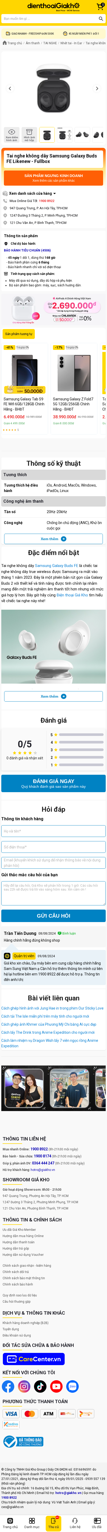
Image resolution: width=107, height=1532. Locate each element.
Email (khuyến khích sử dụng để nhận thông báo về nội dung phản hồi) (52, 863)
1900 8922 (46, 201)
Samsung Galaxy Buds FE (56, 565)
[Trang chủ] (53, 7)
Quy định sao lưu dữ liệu (20, 1295)
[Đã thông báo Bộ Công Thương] (23, 1441)
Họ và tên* (12, 831)
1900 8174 (42, 1156)
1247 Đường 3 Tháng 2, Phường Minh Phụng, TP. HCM (40, 1202)
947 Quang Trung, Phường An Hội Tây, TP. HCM (36, 1196)
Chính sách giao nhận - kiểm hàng (27, 1266)
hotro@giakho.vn (43, 1170)
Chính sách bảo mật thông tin (24, 1278)
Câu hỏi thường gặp (16, 1301)
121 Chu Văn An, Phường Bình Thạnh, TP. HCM (35, 1208)
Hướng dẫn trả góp (16, 1248)
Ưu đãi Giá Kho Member (19, 1230)
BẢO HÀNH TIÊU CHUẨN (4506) (27, 250)
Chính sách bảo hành (18, 1284)
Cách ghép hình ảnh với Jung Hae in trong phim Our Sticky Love (52, 1008)
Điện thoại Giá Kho (72, 595)
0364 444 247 (43, 1163)
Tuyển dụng (11, 1329)
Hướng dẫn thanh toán (19, 1242)
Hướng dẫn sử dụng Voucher (23, 1255)
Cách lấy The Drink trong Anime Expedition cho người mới (48, 1032)
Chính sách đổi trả (16, 1272)
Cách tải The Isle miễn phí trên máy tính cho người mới (45, 1016)
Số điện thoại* (15, 847)
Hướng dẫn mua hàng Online (23, 1236)
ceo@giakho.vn (12, 1507)
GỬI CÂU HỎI (53, 916)
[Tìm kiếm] (101, 18)
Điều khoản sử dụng (17, 1335)
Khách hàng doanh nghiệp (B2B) (26, 1323)
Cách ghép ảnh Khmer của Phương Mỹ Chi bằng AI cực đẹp (48, 1024)
